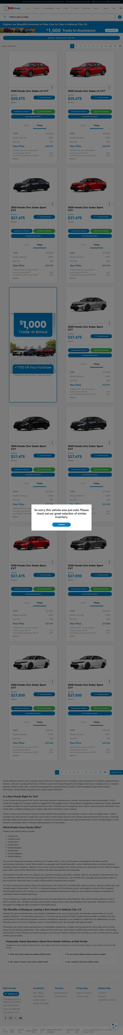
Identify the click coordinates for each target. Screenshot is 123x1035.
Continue (61, 524)
